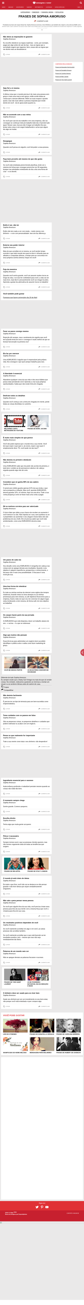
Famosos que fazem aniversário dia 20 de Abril (20, 297)
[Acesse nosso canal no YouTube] (47, 1207)
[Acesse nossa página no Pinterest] (42, 1207)
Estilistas (59, 12)
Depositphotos (23, 1214)
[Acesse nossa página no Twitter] (37, 1207)
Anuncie (76, 1213)
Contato (70, 1213)
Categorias (25, 12)
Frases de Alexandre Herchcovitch (64, 67)
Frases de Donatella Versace (63, 70)
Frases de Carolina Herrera (63, 73)
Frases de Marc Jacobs (61, 76)
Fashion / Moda (47, 12)
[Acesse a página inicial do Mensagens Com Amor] (42, 3)
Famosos (35, 12)
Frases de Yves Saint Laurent (63, 79)
